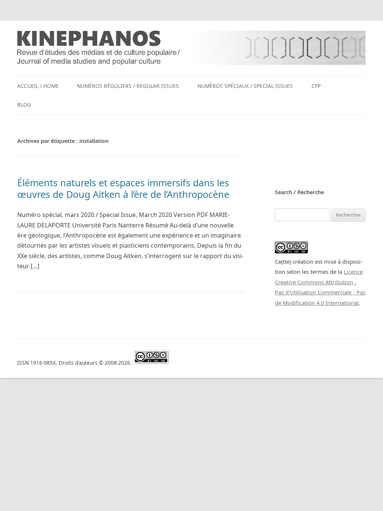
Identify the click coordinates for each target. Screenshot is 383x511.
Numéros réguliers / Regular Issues (128, 85)
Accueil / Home (38, 85)
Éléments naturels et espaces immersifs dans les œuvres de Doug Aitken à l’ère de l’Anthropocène (123, 188)
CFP (316, 85)
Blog (24, 104)
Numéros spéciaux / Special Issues (245, 85)
